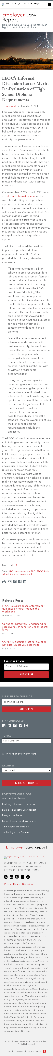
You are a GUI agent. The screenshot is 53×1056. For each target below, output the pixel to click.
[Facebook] (20, 726)
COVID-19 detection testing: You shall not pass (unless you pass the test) (24, 643)
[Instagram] (26, 726)
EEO (14, 565)
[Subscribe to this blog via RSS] (3, 726)
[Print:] (4, 582)
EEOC (40, 572)
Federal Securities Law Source (19, 821)
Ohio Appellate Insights (15, 827)
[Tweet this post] (15, 581)
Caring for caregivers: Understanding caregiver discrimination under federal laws (25, 627)
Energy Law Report (13, 815)
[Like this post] (19, 581)
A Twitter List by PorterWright (19, 754)
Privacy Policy (12, 884)
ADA (10, 572)
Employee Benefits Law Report (19, 810)
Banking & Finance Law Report (19, 804)
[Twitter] (15, 725)
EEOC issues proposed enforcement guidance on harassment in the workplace (23, 609)
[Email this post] (9, 581)
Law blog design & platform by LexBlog (25, 1051)
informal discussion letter (21, 196)
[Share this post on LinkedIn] (24, 581)
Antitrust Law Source (13, 799)
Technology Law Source (15, 832)
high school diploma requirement (25, 573)
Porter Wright (11, 106)
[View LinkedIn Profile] (9, 726)
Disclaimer (28, 884)
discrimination (22, 572)
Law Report (19, 17)
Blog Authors (19, 782)
